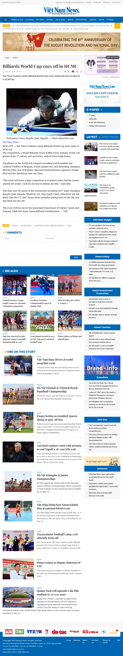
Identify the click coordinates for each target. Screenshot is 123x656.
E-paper (93, 110)
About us (84, 641)
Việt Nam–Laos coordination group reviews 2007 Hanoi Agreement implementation (99, 190)
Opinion (92, 19)
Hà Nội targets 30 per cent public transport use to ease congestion (101, 347)
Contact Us (116, 2)
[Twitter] (69, 71)
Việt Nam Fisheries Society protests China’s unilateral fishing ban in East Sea (103, 447)
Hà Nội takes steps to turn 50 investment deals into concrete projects (100, 302)
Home (7, 58)
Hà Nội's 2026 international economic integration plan (103, 309)
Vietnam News (26, 225)
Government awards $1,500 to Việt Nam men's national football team (42, 339)
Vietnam (15, 225)
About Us (106, 2)
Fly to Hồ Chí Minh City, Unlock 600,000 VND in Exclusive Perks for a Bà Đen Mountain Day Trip (103, 386)
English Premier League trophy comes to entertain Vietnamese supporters (14, 303)
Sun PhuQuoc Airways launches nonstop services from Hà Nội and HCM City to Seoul (102, 404)
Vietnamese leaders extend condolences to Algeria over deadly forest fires (109, 206)
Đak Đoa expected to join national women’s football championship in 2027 (14, 339)
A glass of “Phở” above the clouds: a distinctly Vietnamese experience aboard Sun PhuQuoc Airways (102, 395)
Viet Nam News (11, 142)
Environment (81, 19)
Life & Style (60, 19)
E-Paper (110, 19)
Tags (6, 225)
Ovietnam (97, 2)
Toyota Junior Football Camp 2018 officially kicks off (57, 536)
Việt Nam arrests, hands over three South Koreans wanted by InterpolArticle (109, 146)
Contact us (95, 641)
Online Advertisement (97, 126)
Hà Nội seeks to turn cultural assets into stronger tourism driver (102, 340)
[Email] (81, 71)
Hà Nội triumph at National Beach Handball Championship (57, 389)
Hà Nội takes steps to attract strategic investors (103, 316)
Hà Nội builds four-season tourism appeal (102, 334)
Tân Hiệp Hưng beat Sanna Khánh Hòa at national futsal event (57, 506)
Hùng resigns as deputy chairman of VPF (58, 564)
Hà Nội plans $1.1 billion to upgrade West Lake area (102, 279)
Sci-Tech (40, 19)
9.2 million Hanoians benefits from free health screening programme (102, 263)
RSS (118, 640)
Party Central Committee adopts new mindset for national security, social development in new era (103, 235)
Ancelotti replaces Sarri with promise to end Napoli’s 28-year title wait (59, 447)
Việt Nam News (61, 10)
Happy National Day (81, 29)
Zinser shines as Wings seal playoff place (70, 337)
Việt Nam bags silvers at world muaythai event (55, 361)
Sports (70, 19)
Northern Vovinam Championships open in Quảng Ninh (40, 303)
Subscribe (93, 119)
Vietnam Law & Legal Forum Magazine (70, 2)
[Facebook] (65, 71)
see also (11, 271)
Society (50, 19)
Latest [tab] (92, 137)
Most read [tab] (110, 137)
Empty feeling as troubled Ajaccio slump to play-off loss (57, 417)
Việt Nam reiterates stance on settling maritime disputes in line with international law (103, 437)
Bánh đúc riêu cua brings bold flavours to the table (100, 494)
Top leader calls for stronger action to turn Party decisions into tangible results (103, 244)
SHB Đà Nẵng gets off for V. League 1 (69, 301)
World (101, 19)
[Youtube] (72, 72)
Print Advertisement (97, 122)
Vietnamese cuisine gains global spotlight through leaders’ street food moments (103, 486)
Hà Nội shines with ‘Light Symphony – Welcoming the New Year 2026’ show (103, 271)
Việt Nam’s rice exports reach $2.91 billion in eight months (109, 174)
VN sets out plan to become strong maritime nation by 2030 (102, 226)
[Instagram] (77, 72)
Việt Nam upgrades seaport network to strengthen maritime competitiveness (102, 428)
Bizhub (88, 2)
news (69, 225)
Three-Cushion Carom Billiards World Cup (49, 225)
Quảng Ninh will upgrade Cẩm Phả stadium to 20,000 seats (58, 592)
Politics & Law (17, 19)
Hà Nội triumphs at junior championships (52, 477)
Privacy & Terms (106, 641)
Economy (30, 19)
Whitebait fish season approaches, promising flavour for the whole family (102, 477)
